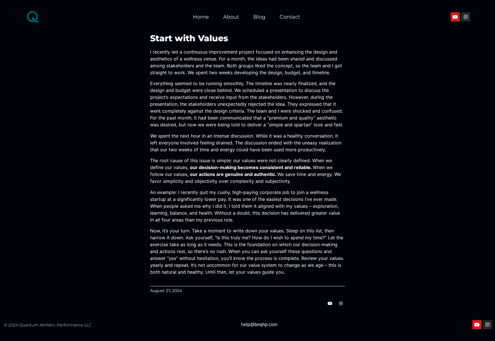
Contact (290, 17)
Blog (259, 17)
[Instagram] (465, 16)
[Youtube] (455, 16)
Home (201, 17)
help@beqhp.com (259, 324)
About (231, 17)
